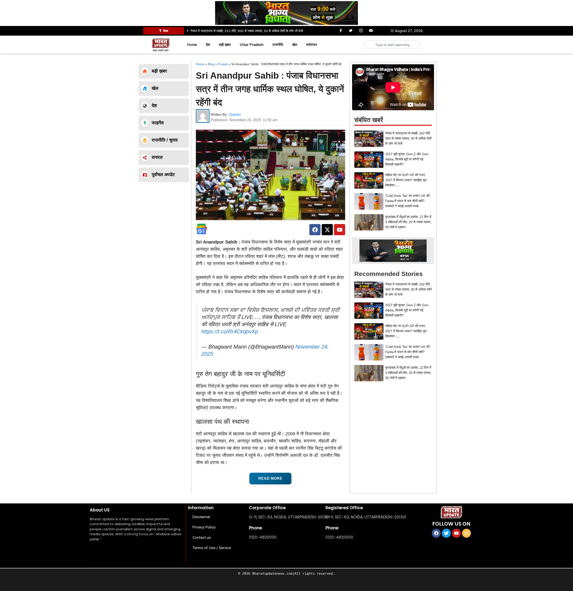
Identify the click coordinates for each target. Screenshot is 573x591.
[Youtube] (371, 30)
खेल (294, 44)
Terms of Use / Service (211, 548)
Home (192, 44)
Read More (270, 478)
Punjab (223, 64)
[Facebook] (340, 30)
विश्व (165, 31)
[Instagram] (360, 30)
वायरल (157, 157)
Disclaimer (201, 517)
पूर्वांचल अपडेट (163, 174)
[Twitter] (350, 30)
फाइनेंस (158, 122)
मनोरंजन (311, 44)
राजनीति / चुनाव (165, 140)
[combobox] (393, 44)
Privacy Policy (204, 527)
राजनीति (277, 44)
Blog (211, 64)
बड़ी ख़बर (225, 44)
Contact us (201, 537)
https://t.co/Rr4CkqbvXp (229, 331)
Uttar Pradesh (251, 44)
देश (208, 44)
